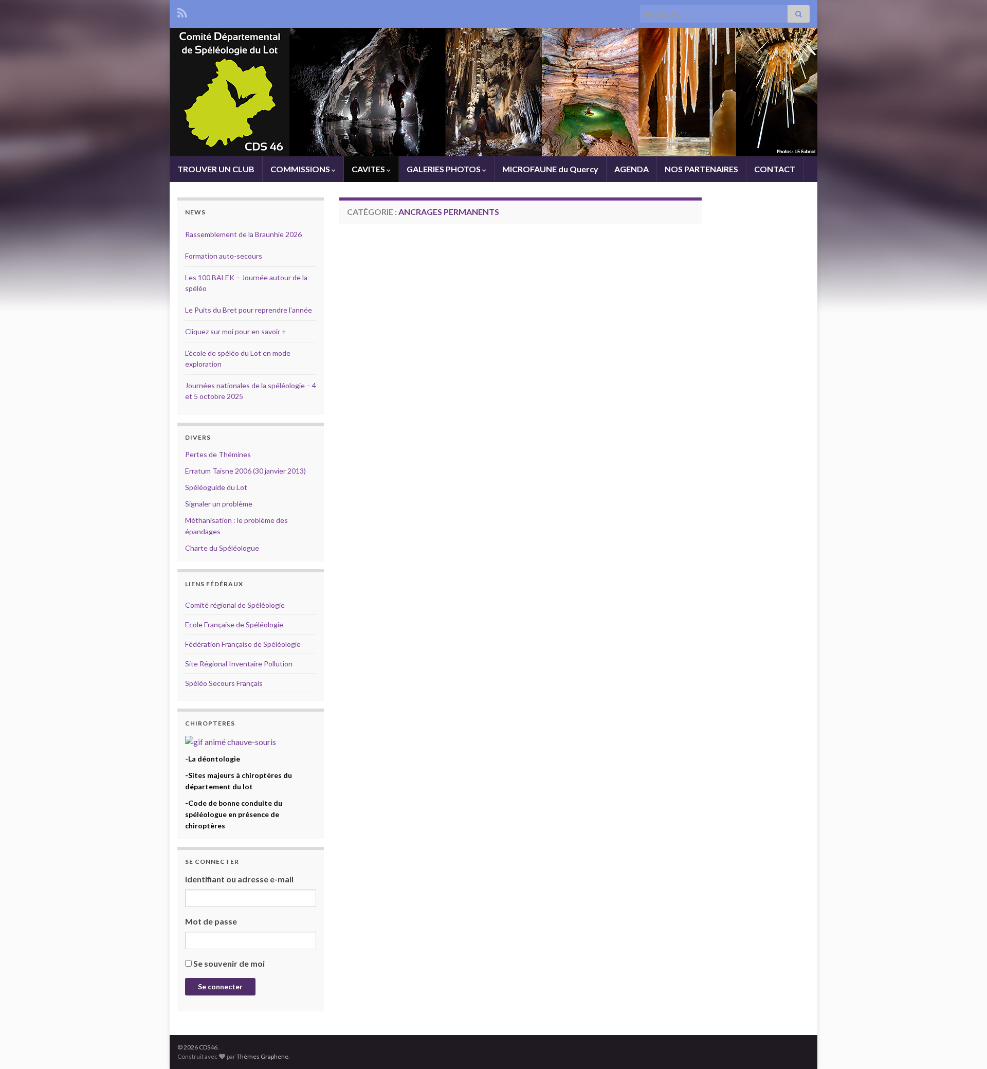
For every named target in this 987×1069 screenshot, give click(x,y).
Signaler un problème (218, 503)
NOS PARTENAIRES (701, 169)
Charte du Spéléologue (222, 547)
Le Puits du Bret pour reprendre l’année (248, 309)
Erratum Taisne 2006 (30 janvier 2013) (245, 470)
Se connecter (220, 986)
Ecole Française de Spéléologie (234, 624)
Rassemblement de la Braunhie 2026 (243, 234)
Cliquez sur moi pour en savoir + (235, 331)
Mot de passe (211, 921)
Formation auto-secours (223, 255)
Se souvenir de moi (229, 963)
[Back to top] (964, 1046)
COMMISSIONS (301, 169)
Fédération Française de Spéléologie (243, 644)
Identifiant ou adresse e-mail (239, 879)
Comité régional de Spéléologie (235, 605)
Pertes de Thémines (218, 454)
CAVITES (369, 169)
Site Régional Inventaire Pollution (239, 663)
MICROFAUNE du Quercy (550, 169)
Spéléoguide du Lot (216, 487)
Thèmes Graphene (262, 1056)
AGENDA (631, 169)
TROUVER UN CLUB (215, 169)
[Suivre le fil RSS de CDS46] (182, 11)
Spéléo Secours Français (224, 683)
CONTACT (774, 169)
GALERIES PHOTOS (444, 169)
